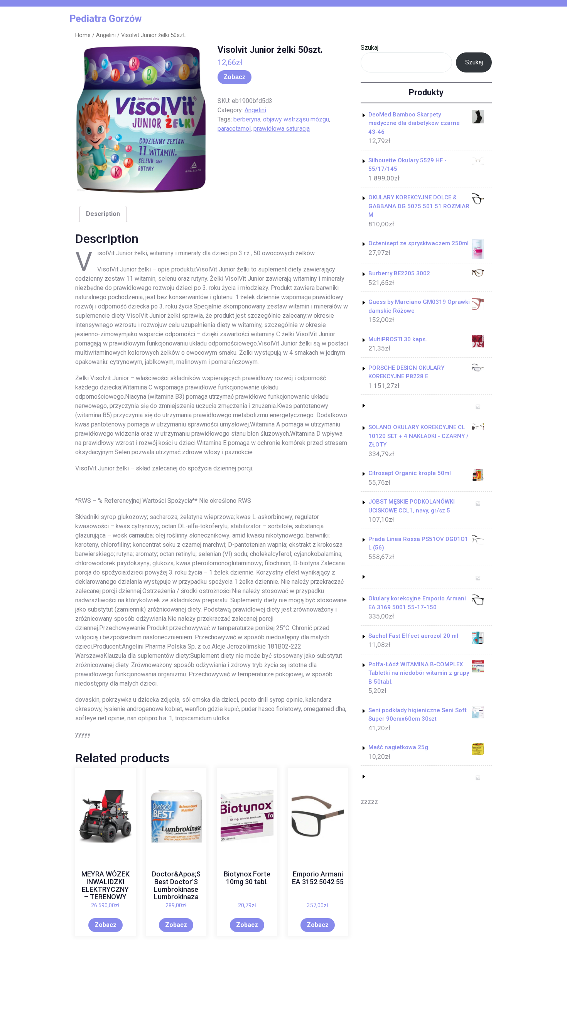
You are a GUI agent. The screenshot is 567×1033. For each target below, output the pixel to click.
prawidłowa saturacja (281, 128)
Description (103, 213)
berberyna (246, 119)
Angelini (106, 35)
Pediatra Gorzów (105, 18)
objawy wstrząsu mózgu (296, 119)
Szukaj (369, 47)
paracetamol (234, 128)
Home (83, 35)
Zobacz (234, 77)
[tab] (103, 214)
